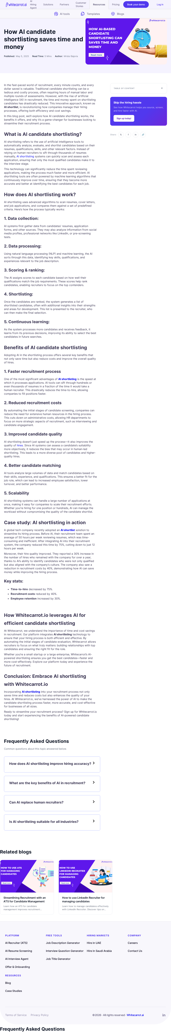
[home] (16, 4)
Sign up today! (124, 118)
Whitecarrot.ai (135, 1015)
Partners (64, 4)
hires (20, 445)
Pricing (116, 4)
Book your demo (136, 4)
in (135, 134)
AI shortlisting (25, 156)
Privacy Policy (40, 1015)
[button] (99, 4)
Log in (160, 4)
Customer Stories (81, 4)
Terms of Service (16, 1015)
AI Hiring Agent (33, 4)
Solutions (48, 4)
